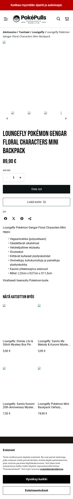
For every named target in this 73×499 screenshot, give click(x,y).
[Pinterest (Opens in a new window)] (21, 218)
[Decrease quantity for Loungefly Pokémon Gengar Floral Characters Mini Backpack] (6, 177)
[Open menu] (6, 19)
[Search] (58, 19)
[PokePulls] (30, 19)
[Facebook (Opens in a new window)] (5, 218)
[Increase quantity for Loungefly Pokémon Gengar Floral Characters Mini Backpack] (20, 177)
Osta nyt (36, 189)
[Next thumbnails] (66, 118)
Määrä (7, 170)
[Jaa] (30, 218)
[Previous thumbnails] (7, 118)
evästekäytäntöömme (51, 469)
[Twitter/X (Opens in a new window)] (13, 218)
